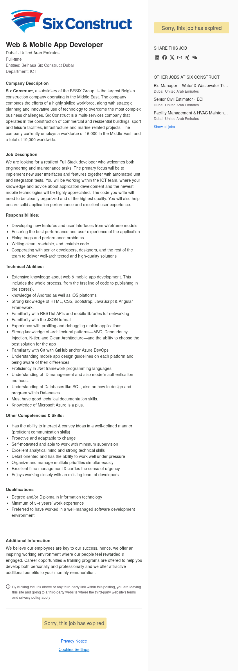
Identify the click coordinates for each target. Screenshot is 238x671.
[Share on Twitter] (172, 58)
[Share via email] (179, 58)
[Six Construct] (70, 20)
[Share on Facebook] (164, 58)
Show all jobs (164, 126)
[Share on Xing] (187, 58)
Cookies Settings (74, 649)
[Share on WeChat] (194, 58)
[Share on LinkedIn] (157, 58)
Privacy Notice (74, 641)
